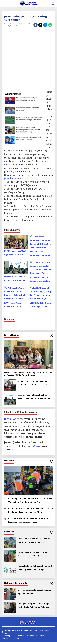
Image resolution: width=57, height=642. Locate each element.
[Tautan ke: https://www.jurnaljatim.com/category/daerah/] (51, 335)
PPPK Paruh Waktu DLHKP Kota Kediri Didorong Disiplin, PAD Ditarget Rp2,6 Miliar (14, 305)
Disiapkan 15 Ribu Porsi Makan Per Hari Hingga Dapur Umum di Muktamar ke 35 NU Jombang (34, 540)
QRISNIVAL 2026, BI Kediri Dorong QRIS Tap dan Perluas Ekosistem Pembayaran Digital (41, 305)
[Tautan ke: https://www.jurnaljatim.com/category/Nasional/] (51, 532)
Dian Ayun (10, 164)
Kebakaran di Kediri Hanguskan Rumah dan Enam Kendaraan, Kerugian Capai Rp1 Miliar (30, 510)
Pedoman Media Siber (35, 635)
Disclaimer (6, 638)
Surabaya (34, 446)
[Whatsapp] (50, 25)
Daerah (6, 26)
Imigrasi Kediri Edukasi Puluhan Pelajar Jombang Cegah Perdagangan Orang (15, 278)
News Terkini (14, 26)
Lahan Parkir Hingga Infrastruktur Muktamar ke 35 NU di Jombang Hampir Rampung (33, 554)
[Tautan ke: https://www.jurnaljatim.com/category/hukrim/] (51, 583)
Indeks (16, 638)
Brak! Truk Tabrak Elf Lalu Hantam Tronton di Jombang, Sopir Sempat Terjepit (29, 520)
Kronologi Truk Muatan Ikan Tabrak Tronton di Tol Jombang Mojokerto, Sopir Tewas (30, 500)
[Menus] (4, 3)
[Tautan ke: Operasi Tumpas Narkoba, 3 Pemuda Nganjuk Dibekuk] (10, 593)
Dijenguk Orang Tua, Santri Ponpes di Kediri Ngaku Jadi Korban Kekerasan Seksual (35, 605)
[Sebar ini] (35, 25)
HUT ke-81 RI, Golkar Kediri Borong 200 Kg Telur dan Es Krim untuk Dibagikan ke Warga (40, 279)
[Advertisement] (28, 61)
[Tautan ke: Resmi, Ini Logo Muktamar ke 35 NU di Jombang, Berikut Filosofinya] (10, 569)
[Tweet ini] (40, 25)
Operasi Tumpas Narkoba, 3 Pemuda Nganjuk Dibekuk (34, 592)
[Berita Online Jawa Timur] (29, 3)
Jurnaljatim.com (12, 178)
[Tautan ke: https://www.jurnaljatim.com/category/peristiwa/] (51, 461)
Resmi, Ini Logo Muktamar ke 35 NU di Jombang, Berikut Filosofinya (35, 568)
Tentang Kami (9, 635)
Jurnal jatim (11, 419)
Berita (31, 630)
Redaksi (21, 635)
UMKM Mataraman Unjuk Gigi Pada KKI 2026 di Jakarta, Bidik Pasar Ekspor (15, 253)
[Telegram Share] (45, 25)
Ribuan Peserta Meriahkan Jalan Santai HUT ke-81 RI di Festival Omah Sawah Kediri (40, 253)
